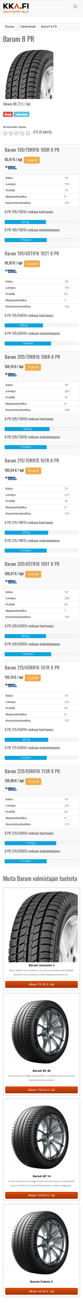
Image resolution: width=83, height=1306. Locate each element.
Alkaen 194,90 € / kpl (41, 1195)
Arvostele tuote (14, 127)
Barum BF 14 (41, 1176)
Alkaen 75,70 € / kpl (41, 984)
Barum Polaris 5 (41, 1281)
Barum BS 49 (41, 1071)
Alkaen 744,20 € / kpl (41, 1090)
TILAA (30, 160)
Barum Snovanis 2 (41, 965)
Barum (8, 114)
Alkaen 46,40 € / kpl (41, 1291)
